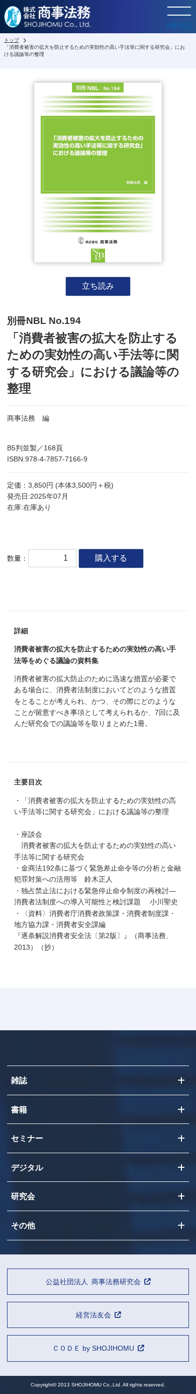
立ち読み (98, 286)
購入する (111, 558)
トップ (11, 40)
